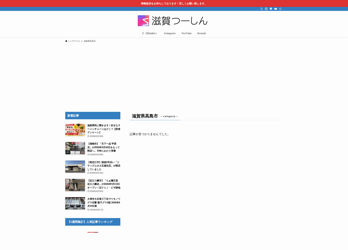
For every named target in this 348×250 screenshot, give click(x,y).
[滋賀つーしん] (174, 20)
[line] (271, 9)
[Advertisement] (174, 71)
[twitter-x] (261, 9)
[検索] (280, 9)
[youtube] (275, 9)
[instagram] (266, 9)
